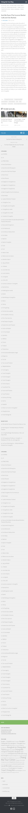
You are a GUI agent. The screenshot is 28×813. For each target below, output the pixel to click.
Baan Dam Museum (6, 164)
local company (8, 764)
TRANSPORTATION (5, 9)
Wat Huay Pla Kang (6, 397)
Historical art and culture (8, 256)
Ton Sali (4, 359)
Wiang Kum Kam (6, 411)
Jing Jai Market (5, 263)
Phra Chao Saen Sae (7, 318)
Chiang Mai (19, 749)
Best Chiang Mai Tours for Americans (10, 192)
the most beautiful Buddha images (10, 352)
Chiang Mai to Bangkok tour (14, 755)
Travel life (24, 770)
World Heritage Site (6, 414)
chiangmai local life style (15, 753)
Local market (10, 103)
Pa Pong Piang (5, 307)
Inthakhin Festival (6, 259)
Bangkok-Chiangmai (15, 741)
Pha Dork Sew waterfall (7, 311)
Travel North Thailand (5, 772)
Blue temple (5, 195)
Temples (22, 766)
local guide (18, 764)
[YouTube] (23, 133)
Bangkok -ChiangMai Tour (18, 743)
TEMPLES (4, 339)
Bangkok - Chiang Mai (6, 741)
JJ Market (4, 266)
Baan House (5, 175)
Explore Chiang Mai (6, 242)
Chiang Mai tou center (7, 209)
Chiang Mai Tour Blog (7, 2)
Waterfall (4, 404)
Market (4, 294)
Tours (7, 768)
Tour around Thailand (7, 363)
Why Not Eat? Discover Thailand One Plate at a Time (14, 424)
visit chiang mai (13, 772)
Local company (6, 273)
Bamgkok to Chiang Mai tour (9, 181)
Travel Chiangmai (15, 9)
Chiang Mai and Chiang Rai (8, 206)
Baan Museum (5, 178)
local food (13, 764)
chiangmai (4, 751)
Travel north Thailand (7, 390)
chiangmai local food (18, 99)
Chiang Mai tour (5, 757)
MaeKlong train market (7, 290)
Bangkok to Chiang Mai (15, 745)
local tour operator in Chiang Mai (10, 283)
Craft (17, 101)
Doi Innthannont (6, 228)
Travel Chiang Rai (6, 373)
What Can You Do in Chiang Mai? (9, 408)
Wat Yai (4, 401)
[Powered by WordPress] (9, 805)
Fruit (22, 5)
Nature (4, 301)
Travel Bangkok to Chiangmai (15, 768)
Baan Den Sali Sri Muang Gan (9, 168)
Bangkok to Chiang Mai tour (8, 185)
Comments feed (5, 788)
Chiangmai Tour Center (20, 760)
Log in (3, 781)
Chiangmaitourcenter (5, 762)
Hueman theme (21, 805)
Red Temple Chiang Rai (7, 321)
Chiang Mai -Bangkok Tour (15, 752)
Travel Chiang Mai (8, 770)
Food (18, 5)
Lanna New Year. (6, 269)
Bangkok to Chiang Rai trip (8, 188)
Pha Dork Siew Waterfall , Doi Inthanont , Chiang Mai (6, 121)
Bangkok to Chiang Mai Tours (13, 748)
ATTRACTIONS (13, 5)
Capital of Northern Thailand (8, 199)
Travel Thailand (5, 394)
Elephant (4, 238)
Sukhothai (4, 335)
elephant (20, 762)
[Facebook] (21, 133)
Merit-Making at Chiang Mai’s (8, 297)
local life (22, 764)
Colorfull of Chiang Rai (7, 216)
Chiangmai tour (11, 757)
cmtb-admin (5, 20)
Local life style (4, 103)
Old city (4, 304)
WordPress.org (5, 791)
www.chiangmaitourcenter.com (20, 103)
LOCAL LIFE (3, 7)
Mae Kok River (5, 287)
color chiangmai (12, 101)
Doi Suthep (4, 235)
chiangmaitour (17, 757)
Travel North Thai (6, 387)
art (8, 5)
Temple (19, 766)
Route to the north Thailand (8, 325)
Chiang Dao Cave (6, 202)
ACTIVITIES (3, 5)
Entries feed (5, 784)
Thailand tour (5, 349)
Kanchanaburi (3, 764)
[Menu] (26, 2)
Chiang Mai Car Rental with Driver (8, 733)
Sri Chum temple (6, 332)
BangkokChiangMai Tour (6, 745)
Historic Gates (5, 252)
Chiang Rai (11, 762)
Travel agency (5, 370)
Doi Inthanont (16, 762)
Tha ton (4, 342)
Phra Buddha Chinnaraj (7, 314)
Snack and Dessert (12, 7)
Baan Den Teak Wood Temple (9, 171)
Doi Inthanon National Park (8, 232)
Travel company (6, 383)
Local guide (5, 276)
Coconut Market (4, 101)
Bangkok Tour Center (6, 731)
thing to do (20, 7)
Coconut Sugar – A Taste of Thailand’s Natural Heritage (19, 121)
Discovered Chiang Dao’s (8, 225)
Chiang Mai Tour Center (9, 99)
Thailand (4, 345)
